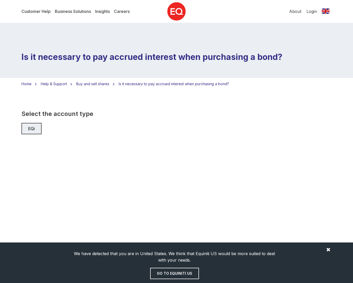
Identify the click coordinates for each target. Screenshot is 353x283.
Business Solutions (73, 11)
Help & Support (54, 84)
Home (26, 84)
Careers (122, 11)
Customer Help (36, 11)
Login (311, 11)
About (295, 11)
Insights (102, 11)
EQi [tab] (31, 128)
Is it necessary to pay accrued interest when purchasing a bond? (174, 84)
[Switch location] (326, 11)
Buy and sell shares (92, 84)
